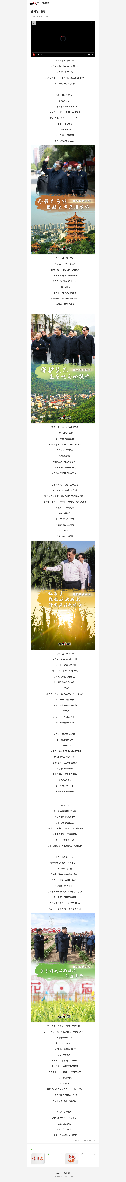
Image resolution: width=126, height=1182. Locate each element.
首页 (58, 1173)
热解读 (45, 3)
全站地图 (66, 1173)
